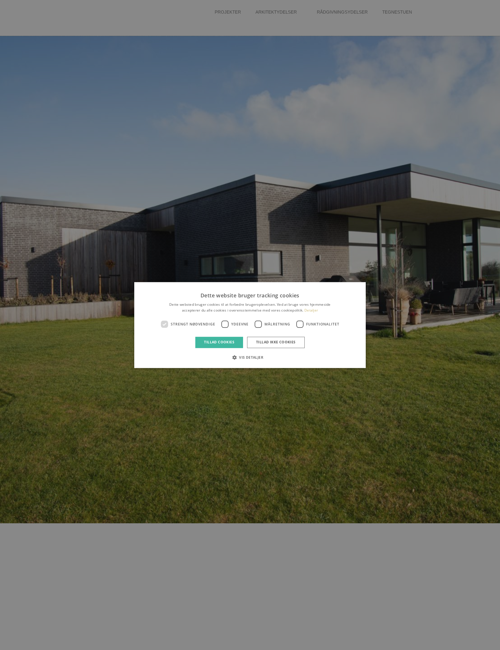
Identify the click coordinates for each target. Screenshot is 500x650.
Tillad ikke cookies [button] (276, 342)
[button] (250, 357)
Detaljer (311, 310)
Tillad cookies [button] (219, 342)
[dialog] (250, 325)
